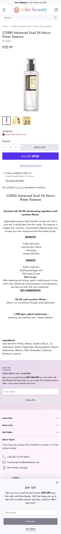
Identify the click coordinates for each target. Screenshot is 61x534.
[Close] (55, 250)
